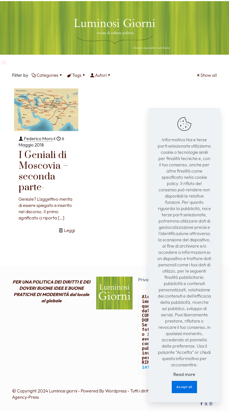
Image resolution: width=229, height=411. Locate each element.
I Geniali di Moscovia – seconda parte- (44, 171)
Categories (47, 75)
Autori (101, 75)
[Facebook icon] (201, 404)
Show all (208, 75)
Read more (184, 374)
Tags (76, 75)
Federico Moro (38, 138)
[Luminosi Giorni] (114, 28)
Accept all (184, 387)
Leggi (69, 230)
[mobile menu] (4, 62)
